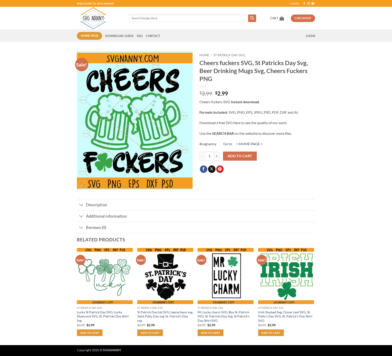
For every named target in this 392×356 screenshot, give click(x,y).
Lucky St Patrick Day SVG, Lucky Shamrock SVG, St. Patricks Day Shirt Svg (103, 316)
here (236, 122)
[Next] (313, 296)
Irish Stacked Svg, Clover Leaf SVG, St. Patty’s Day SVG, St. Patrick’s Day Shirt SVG (285, 316)
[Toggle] (81, 205)
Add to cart (240, 156)
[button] (277, 18)
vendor (294, 3)
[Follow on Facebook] (304, 3)
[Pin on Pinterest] (220, 169)
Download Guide (119, 36)
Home (204, 55)
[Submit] (252, 18)
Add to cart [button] (89, 332)
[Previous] (77, 296)
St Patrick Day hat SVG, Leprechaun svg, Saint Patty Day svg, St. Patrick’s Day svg (165, 316)
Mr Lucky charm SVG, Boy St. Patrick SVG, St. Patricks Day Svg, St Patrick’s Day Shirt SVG (224, 316)
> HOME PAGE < (249, 144)
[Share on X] (212, 169)
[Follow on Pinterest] (312, 3)
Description (96, 204)
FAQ (140, 36)
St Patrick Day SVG (229, 55)
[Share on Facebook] (203, 169)
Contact (153, 36)
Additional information (106, 216)
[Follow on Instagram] (308, 3)
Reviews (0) (96, 227)
